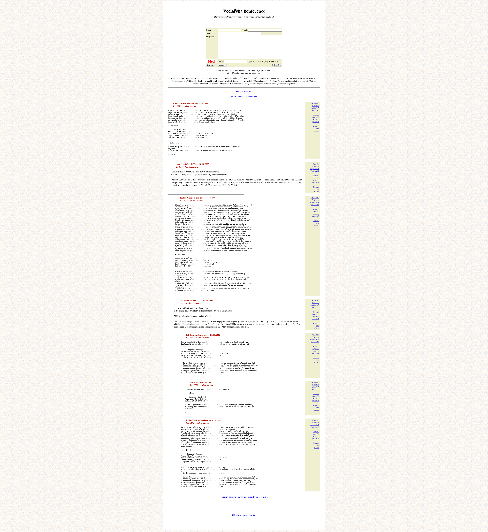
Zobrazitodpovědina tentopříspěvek (315, 118)
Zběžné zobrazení (244, 91)
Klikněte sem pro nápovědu (244, 514)
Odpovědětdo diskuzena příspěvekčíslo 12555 (314, 385)
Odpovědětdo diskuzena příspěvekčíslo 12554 (314, 338)
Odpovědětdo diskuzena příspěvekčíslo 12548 (314, 106)
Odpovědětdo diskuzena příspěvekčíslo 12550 (314, 167)
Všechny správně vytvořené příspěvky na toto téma (244, 496)
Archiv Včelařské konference (244, 96)
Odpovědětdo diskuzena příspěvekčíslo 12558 (314, 423)
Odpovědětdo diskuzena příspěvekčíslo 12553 (314, 303)
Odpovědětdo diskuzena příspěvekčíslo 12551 (314, 201)
